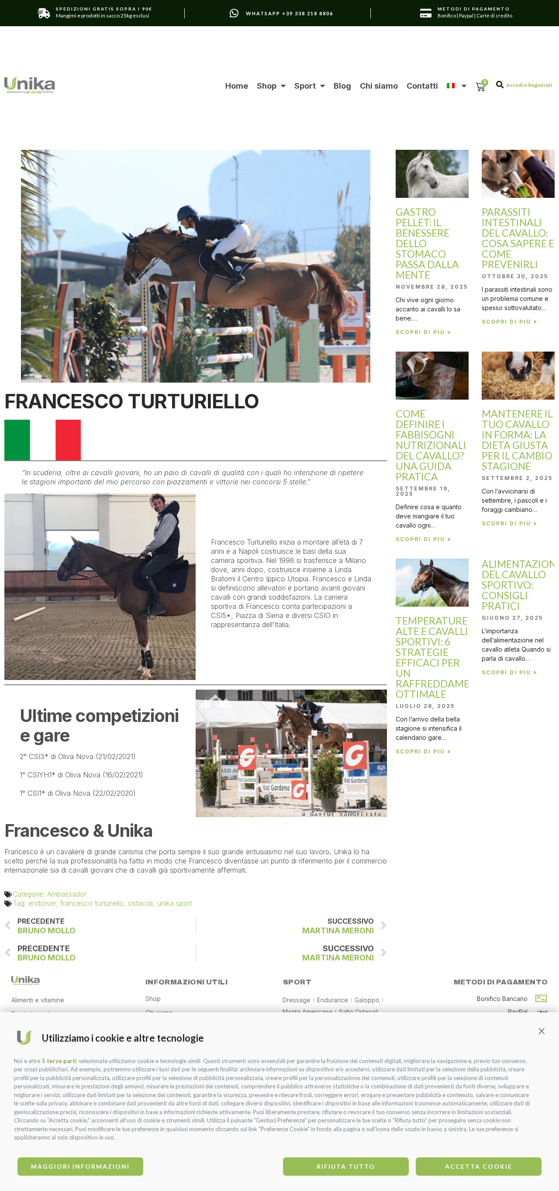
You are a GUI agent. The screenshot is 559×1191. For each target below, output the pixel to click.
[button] (541, 1030)
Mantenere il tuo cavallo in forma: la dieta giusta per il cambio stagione (517, 439)
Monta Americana (307, 1011)
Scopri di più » (424, 332)
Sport (305, 85)
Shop (266, 85)
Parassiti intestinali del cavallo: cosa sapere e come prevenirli (518, 238)
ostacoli (140, 903)
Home (236, 85)
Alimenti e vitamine (37, 1000)
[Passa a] (456, 85)
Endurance (332, 1000)
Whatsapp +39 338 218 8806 (289, 13)
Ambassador (66, 894)
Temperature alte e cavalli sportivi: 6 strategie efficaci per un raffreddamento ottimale (443, 657)
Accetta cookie (478, 1166)
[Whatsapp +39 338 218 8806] (234, 13)
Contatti (422, 85)
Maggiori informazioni (80, 1166)
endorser (42, 903)
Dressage (297, 1000)
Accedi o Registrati (529, 85)
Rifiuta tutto (346, 1166)
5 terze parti (59, 1060)
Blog (342, 85)
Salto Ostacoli (358, 1011)
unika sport (174, 903)
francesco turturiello (92, 903)
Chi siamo (379, 85)
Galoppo (367, 1000)
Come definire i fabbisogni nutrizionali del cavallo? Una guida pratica (431, 445)
